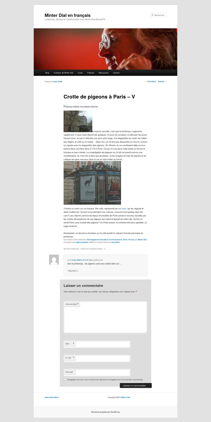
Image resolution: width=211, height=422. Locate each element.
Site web (69, 372)
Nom (70, 343)
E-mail (70, 357)
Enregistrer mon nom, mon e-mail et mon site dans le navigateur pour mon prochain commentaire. (105, 379)
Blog (47, 72)
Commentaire (72, 304)
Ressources (104, 72)
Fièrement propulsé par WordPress (105, 412)
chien (123, 208)
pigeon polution (82, 242)
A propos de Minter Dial (63, 72)
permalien (116, 242)
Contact (116, 72)
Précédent (150, 81)
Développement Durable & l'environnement (104, 239)
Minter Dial (142, 239)
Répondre (73, 270)
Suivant (162, 81)
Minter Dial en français (68, 15)
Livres (80, 72)
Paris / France (128, 239)
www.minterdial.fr (52, 397)
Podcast (90, 72)
